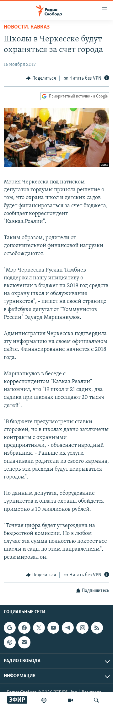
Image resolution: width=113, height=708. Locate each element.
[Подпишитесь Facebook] (24, 628)
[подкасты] (44, 700)
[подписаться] (24, 642)
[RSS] (97, 628)
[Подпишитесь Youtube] (53, 628)
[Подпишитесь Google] (10, 628)
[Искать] (96, 700)
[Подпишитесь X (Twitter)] (39, 628)
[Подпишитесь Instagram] (82, 628)
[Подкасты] (10, 642)
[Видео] (70, 700)
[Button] (41, 78)
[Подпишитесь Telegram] (68, 628)
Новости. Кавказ (27, 27)
